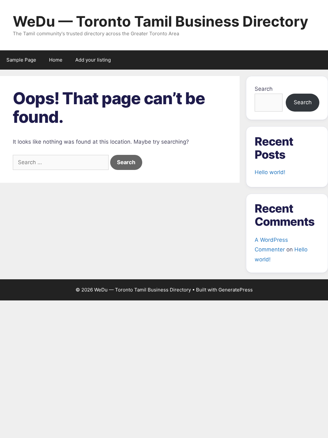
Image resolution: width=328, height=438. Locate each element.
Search (264, 89)
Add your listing (93, 60)
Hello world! (270, 172)
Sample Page (21, 60)
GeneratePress (235, 290)
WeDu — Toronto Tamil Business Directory (160, 21)
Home (55, 60)
